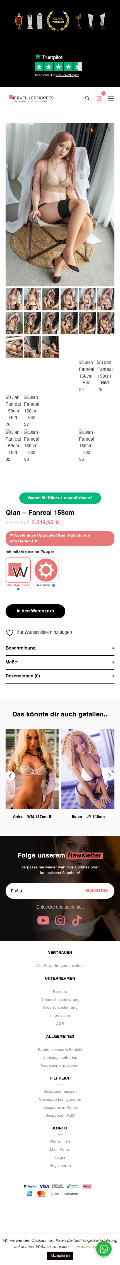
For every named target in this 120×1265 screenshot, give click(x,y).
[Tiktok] (76, 920)
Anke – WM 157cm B (32, 817)
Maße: (12, 662)
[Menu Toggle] (110, 98)
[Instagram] (60, 920)
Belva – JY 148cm (88, 817)
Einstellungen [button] (88, 1247)
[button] (10, 776)
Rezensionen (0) (23, 676)
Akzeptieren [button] (60, 1256)
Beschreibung (21, 648)
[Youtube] (43, 920)
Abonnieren (96, 891)
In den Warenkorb (35, 611)
